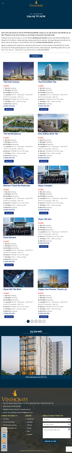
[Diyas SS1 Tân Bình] (18, 278)
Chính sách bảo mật (10, 428)
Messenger (4, 448)
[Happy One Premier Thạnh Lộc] (53, 278)
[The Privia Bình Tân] (53, 71)
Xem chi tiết (9, 109)
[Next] (68, 355)
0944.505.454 (10, 106)
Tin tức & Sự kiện (8, 422)
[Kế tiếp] (43, 321)
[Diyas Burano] (18, 226)
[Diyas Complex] (53, 175)
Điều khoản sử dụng (9, 425)
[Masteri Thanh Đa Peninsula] (18, 175)
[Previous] (3, 355)
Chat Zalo (4, 437)
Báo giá (4, 432)
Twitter (29, 425)
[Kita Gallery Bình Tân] (53, 123)
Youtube (30, 422)
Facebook (30, 419)
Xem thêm (35, 56)
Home (31, 14)
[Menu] (2, 3)
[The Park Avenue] (18, 71)
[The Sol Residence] (18, 123)
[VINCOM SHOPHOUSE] (36, 3)
